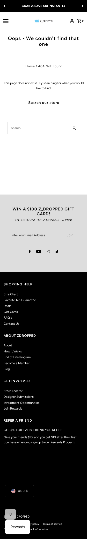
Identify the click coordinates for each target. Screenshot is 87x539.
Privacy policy (31, 524)
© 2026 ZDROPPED (16, 516)
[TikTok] (57, 252)
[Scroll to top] (76, 526)
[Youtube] (38, 252)
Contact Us (11, 323)
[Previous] (4, 6)
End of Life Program (17, 357)
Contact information (36, 529)
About (8, 345)
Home (30, 66)
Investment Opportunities (21, 402)
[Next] (82, 6)
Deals (7, 306)
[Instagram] (48, 252)
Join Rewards (13, 408)
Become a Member (16, 363)
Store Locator (13, 391)
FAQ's (8, 317)
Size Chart (11, 294)
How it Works (13, 351)
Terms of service (52, 524)
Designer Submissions (19, 396)
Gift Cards (11, 312)
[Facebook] (30, 252)
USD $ (23, 491)
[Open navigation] (14, 21)
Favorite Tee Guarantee (20, 300)
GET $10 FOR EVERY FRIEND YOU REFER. (33, 430)
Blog (7, 369)
